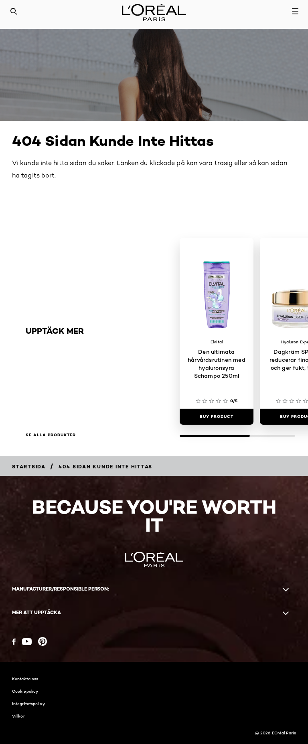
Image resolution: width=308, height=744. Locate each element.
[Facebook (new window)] (14, 641)
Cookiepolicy (25, 691)
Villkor (18, 716)
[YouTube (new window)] (27, 641)
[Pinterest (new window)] (42, 641)
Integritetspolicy (28, 703)
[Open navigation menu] (295, 11)
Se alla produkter (51, 435)
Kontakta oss (25, 678)
